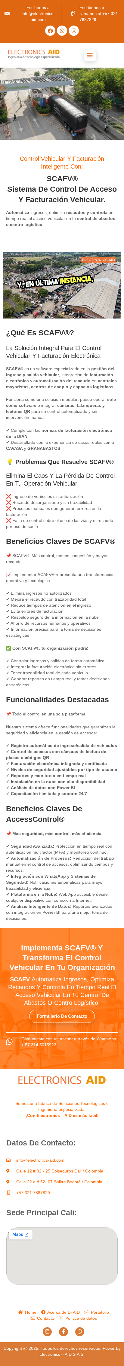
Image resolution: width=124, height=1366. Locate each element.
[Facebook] (63, 1331)
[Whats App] (79, 1331)
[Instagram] (47, 1331)
